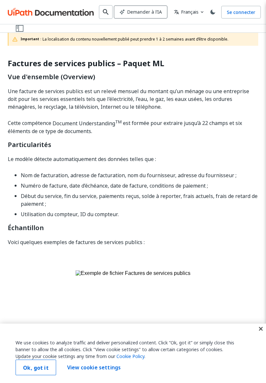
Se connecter (241, 12)
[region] (133, 353)
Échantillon (26, 227)
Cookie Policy (130, 356)
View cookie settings (94, 367)
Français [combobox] (186, 11)
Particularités (29, 144)
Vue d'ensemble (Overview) (51, 76)
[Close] (261, 329)
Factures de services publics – (86, 63)
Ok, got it (36, 368)
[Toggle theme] (212, 12)
